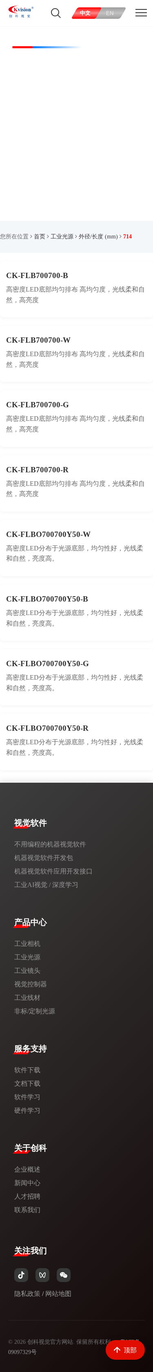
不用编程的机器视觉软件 (50, 844)
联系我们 (27, 1209)
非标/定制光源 (34, 1011)
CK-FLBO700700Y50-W (48, 534)
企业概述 (27, 1169)
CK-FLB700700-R (37, 469)
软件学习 (27, 1097)
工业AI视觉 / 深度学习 (46, 884)
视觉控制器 (30, 984)
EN (110, 13)
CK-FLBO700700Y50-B (47, 599)
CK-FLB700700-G (37, 404)
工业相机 (27, 943)
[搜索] (56, 13)
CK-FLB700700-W (38, 340)
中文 (85, 13)
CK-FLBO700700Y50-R (47, 728)
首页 (39, 237)
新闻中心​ (27, 1182)
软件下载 (27, 1070)
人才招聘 (27, 1196)
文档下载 (27, 1083)
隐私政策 (27, 1293)
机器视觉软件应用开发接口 (53, 871)
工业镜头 (27, 970)
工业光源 (62, 237)
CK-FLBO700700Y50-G (47, 663)
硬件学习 (27, 1110)
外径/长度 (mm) (98, 237)
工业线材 (27, 997)
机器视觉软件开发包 (43, 857)
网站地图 (58, 1293)
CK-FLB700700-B (37, 275)
